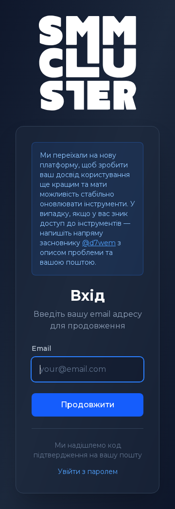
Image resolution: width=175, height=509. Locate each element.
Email (41, 348)
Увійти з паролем (88, 471)
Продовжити (88, 404)
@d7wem (99, 242)
